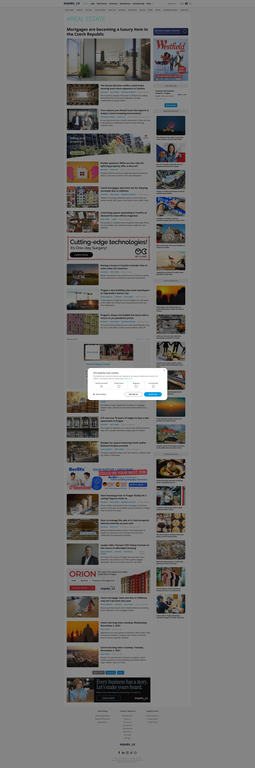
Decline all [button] (133, 394)
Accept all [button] (153, 394)
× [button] (164, 370)
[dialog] (127, 384)
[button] (99, 394)
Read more (128, 379)
